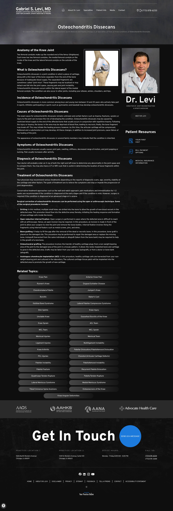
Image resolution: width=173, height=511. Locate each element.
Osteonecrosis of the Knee (94, 389)
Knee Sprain (43, 323)
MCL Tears (43, 330)
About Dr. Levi (74, 10)
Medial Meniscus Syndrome (94, 382)
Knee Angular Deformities (68, 396)
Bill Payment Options (141, 151)
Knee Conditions (121, 32)
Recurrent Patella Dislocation (94, 369)
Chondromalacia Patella (43, 290)
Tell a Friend (104, 482)
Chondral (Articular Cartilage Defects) (94, 356)
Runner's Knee (43, 284)
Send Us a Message (130, 436)
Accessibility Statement (135, 482)
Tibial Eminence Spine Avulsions (43, 389)
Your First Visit (140, 141)
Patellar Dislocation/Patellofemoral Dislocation (94, 349)
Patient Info (101, 10)
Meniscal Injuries (43, 336)
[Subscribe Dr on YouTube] (92, 474)
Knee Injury (94, 310)
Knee (110, 32)
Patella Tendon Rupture (94, 376)
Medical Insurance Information (144, 162)
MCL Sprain (94, 330)
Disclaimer (56, 482)
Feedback (91, 482)
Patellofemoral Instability (94, 363)
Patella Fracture (43, 369)
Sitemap (79, 482)
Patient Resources (140, 132)
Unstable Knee (43, 317)
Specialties (88, 10)
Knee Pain (43, 277)
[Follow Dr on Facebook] (80, 474)
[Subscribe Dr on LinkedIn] (84, 474)
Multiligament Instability (94, 343)
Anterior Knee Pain (94, 277)
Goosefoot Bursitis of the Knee (94, 317)
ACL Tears (94, 323)
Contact (121, 10)
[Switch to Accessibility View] (3, 506)
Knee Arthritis (43, 349)
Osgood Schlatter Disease (94, 284)
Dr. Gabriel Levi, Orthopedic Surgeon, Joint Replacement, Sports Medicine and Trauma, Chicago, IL (59, 32)
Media (112, 10)
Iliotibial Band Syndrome (43, 303)
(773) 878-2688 (151, 459)
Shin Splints (43, 310)
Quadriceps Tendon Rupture (43, 376)
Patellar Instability (43, 363)
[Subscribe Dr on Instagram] (88, 474)
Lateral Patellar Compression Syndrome (94, 303)
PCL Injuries (43, 356)
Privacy (68, 482)
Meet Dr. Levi (140, 116)
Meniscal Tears (94, 336)
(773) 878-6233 (149, 10)
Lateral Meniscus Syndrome (43, 382)
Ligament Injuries (43, 343)
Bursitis (43, 297)
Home (29, 482)
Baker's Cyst (94, 297)
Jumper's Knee (94, 290)
